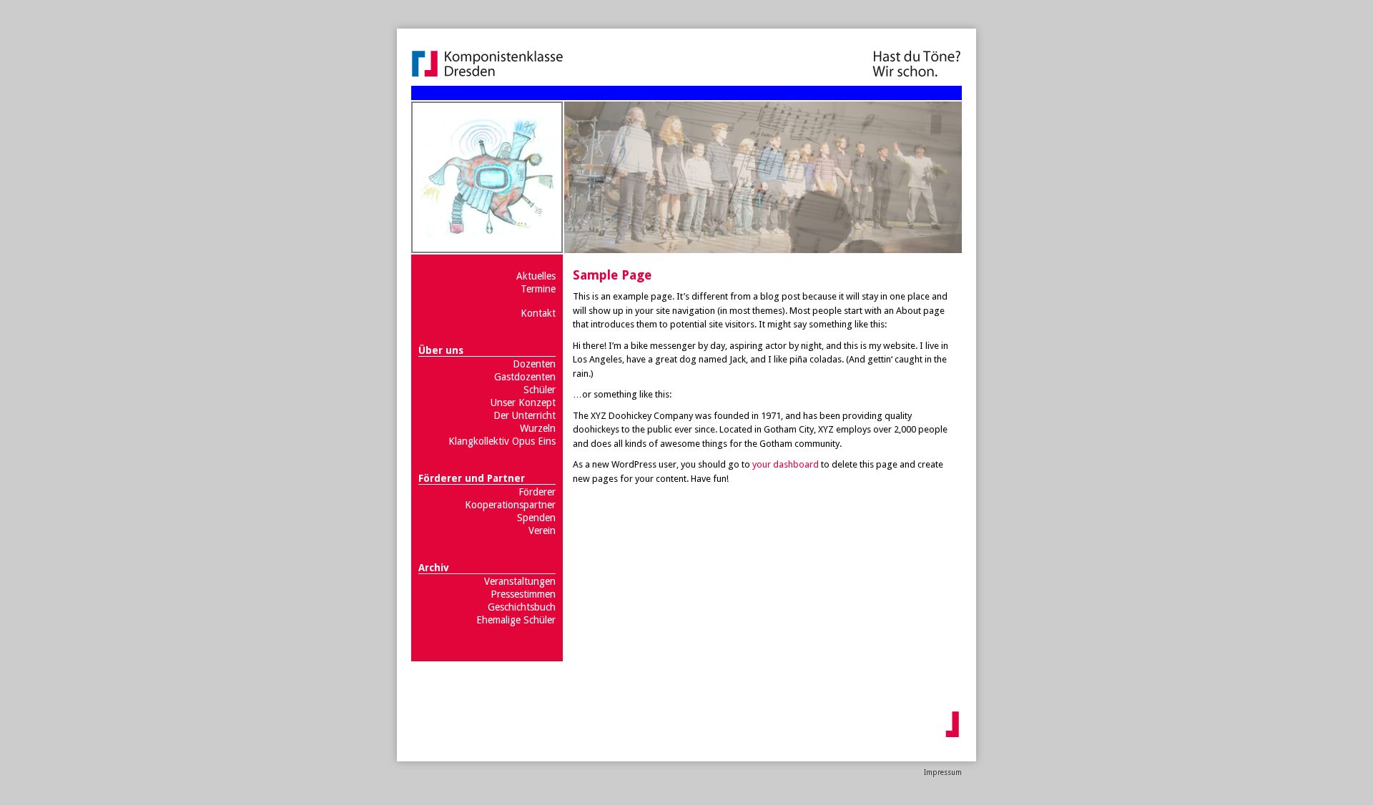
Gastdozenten (525, 376)
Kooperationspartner (510, 504)
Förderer (537, 492)
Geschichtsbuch (522, 607)
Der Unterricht (524, 415)
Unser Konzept (523, 402)
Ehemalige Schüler (516, 620)
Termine (538, 289)
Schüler (539, 389)
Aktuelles (536, 276)
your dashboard (785, 464)
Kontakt (538, 313)
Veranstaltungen (520, 581)
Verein (542, 530)
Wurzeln (538, 428)
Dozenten (534, 364)
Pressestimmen (523, 594)
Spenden (536, 517)
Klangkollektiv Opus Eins (502, 441)
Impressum (943, 772)
